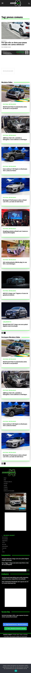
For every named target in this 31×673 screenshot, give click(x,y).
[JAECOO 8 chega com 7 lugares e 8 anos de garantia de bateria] (15, 279)
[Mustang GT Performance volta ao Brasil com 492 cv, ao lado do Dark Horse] (15, 186)
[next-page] (5, 333)
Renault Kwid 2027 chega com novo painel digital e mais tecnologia (15, 325)
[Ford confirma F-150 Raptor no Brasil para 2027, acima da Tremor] (15, 155)
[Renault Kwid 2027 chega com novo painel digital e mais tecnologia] (15, 310)
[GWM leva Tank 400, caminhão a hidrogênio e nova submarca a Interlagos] (15, 124)
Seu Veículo (3, 41)
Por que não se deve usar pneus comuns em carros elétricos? (14, 44)
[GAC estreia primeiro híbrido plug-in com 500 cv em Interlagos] (15, 248)
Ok (16, 670)
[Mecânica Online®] (15, 3)
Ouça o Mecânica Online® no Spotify (16, 628)
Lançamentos (7, 321)
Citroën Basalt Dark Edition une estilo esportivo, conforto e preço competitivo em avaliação (15, 578)
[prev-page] (2, 333)
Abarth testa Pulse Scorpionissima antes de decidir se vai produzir (15, 107)
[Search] (28, 570)
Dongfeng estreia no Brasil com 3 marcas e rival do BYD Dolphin (15, 232)
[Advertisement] (15, 521)
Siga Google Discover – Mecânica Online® (16, 624)
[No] (29, 668)
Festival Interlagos (9, 104)
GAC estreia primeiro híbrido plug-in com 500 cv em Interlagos (15, 263)
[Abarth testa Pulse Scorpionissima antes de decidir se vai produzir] (15, 93)
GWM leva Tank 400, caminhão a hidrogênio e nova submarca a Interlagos (15, 138)
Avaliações (5, 574)
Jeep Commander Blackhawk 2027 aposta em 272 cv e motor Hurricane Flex (15, 582)
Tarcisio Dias (5, 612)
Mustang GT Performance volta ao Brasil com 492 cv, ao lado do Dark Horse (15, 201)
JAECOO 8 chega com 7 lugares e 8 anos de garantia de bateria (15, 294)
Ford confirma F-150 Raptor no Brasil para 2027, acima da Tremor (15, 169)
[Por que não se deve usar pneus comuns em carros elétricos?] (15, 30)
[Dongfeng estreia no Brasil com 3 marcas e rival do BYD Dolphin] (15, 217)
